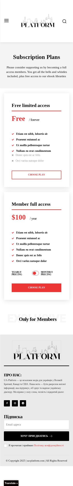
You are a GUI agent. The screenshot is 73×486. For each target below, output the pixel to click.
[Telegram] (23, 403)
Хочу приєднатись (34, 435)
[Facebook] (7, 403)
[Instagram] (15, 403)
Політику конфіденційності (49, 445)
